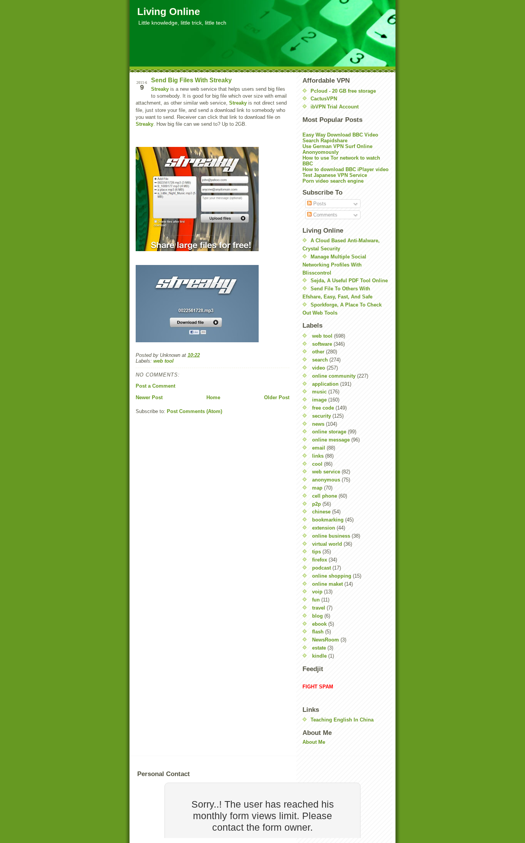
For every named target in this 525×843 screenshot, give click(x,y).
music (319, 392)
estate (319, 648)
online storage (329, 432)
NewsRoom (325, 640)
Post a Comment (155, 386)
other (318, 352)
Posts (319, 204)
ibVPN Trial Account (335, 107)
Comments (324, 215)
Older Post (276, 397)
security (321, 416)
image (319, 400)
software (322, 344)
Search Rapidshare (324, 140)
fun (316, 600)
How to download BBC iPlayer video (345, 169)
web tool (163, 361)
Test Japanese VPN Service (334, 175)
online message (331, 440)
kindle (319, 656)
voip (317, 592)
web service (326, 472)
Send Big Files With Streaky (191, 80)
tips (316, 552)
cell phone (324, 496)
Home (213, 397)
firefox (319, 560)
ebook (319, 624)
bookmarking (328, 520)
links (318, 456)
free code (323, 408)
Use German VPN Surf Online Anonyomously (337, 149)
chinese (321, 512)
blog (317, 616)
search (320, 360)
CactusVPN (324, 99)
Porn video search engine (333, 181)
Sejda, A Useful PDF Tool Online (349, 280)
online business (331, 536)
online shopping (331, 576)
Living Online (168, 11)
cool (317, 464)
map (317, 488)
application (325, 384)
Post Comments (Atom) (194, 411)
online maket (327, 584)
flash (318, 632)
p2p (316, 504)
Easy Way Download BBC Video (340, 135)
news (318, 424)
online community (334, 376)
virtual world (327, 544)
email (318, 448)
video (318, 368)
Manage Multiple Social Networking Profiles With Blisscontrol (334, 265)
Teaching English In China (342, 720)
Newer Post (149, 397)
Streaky (160, 89)
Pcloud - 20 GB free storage (343, 91)
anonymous (326, 480)
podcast (321, 568)
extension (323, 528)
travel (318, 608)
